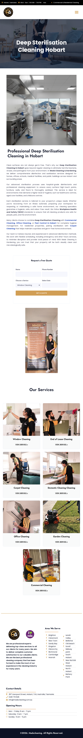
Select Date (46, 281)
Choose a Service (22, 281)
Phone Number (47, 269)
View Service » (21, 444)
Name (18, 269)
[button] (77, 12)
